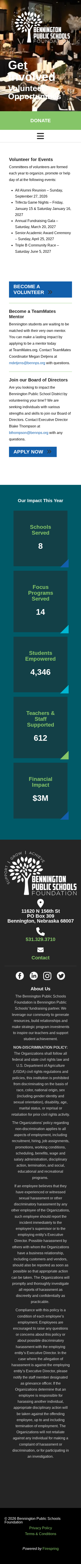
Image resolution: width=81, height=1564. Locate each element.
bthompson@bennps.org (28, 433)
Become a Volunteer (29, 289)
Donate (40, 120)
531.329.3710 (40, 939)
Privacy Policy (40, 1528)
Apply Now (29, 452)
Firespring (51, 1549)
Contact (41, 958)
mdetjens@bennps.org (27, 363)
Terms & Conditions (40, 1534)
